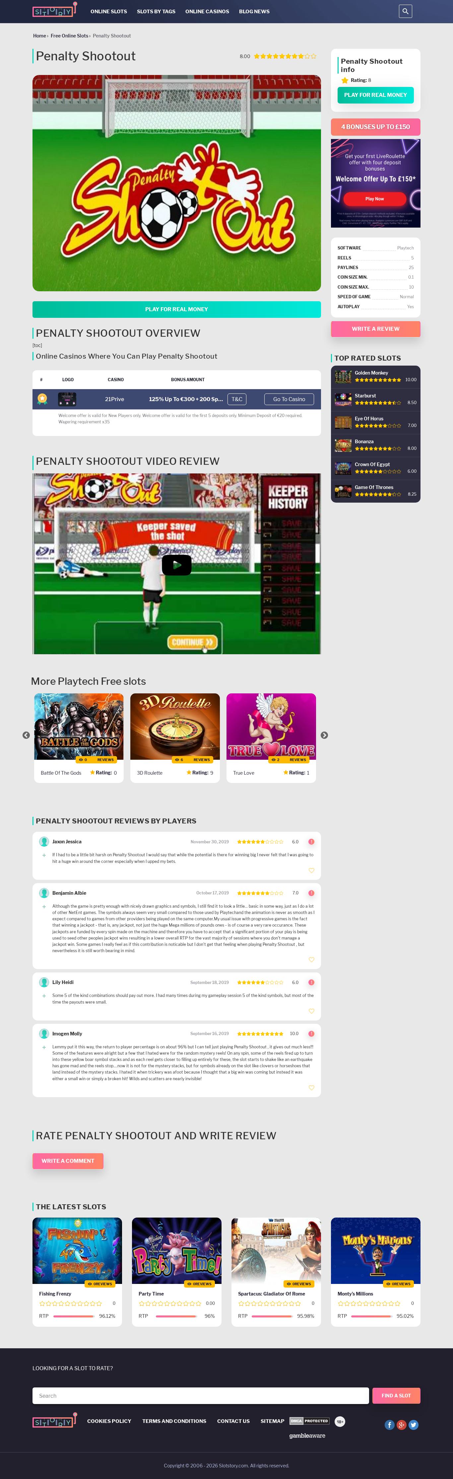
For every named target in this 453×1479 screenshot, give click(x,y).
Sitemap (273, 1421)
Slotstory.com (233, 1465)
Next (324, 735)
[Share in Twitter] (414, 1425)
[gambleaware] (307, 1435)
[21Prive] (67, 399)
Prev (26, 735)
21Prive (114, 399)
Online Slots (109, 12)
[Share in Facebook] (390, 1425)
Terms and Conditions (174, 1421)
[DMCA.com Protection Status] (310, 1421)
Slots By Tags (156, 12)
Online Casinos (207, 12)
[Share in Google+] (402, 1425)
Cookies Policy (109, 1421)
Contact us (233, 1421)
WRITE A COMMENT (68, 1161)
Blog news (254, 12)
